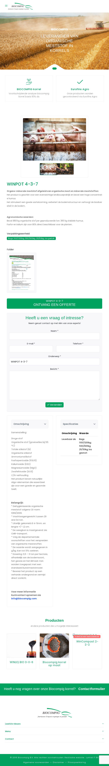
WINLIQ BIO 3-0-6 (21, 662)
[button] (54, 68)
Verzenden (55, 404)
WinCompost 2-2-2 (87, 643)
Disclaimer (58, 762)
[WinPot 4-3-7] (21, 273)
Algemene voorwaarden (36, 762)
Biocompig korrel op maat (54, 664)
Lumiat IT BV (92, 757)
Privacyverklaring (77, 762)
